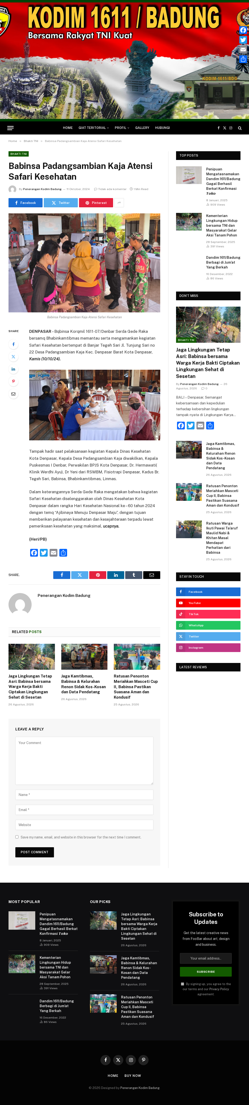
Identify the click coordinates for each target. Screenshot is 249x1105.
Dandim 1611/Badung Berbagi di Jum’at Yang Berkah (223, 262)
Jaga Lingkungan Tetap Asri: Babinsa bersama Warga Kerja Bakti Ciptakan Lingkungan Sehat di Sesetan (30, 687)
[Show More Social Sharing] (119, 202)
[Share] (243, 59)
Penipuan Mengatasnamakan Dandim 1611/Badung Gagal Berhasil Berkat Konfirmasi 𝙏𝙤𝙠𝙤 (223, 181)
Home (68, 128)
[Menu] (10, 128)
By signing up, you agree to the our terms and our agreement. (207, 989)
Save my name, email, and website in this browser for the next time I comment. (81, 837)
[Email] (13, 394)
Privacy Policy (219, 989)
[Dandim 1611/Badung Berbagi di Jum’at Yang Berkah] (189, 263)
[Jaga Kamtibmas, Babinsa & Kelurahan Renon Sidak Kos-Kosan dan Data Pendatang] (84, 657)
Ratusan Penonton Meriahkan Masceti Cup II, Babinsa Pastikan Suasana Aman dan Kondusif (136, 687)
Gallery (142, 128)
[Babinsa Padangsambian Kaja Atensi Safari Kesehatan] (84, 262)
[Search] (239, 128)
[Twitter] (13, 356)
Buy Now (132, 1076)
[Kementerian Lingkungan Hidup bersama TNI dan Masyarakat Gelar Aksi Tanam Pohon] (189, 222)
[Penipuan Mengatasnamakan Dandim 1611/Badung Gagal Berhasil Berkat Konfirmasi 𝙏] (189, 175)
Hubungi (162, 128)
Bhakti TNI (18, 153)
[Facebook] (13, 344)
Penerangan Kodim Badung (42, 189)
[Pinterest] (13, 381)
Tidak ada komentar (112, 189)
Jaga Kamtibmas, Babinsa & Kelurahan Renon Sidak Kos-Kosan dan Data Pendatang (83, 684)
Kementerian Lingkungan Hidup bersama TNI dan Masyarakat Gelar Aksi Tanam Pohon (222, 225)
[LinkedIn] (13, 369)
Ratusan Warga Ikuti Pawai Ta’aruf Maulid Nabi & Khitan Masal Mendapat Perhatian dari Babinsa (222, 537)
